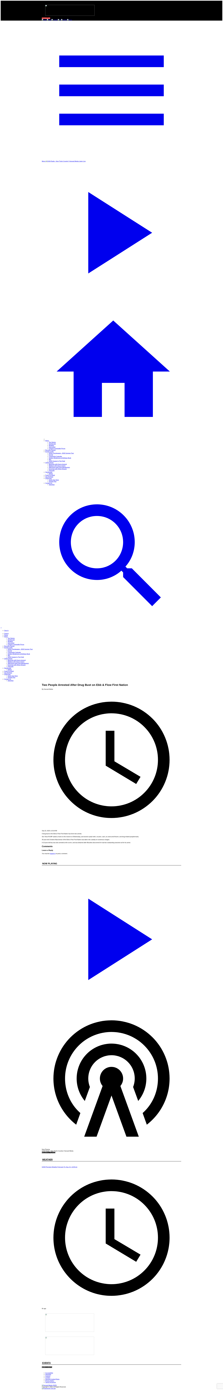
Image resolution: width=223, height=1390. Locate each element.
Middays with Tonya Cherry (57, 466)
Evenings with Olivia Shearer (58, 469)
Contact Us (48, 483)
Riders (51, 473)
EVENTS (46, 1363)
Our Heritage (49, 477)
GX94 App (48, 478)
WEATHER (47, 1159)
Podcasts (52, 470)
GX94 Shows (49, 462)
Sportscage (52, 444)
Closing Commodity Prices (57, 448)
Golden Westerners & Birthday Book (60, 458)
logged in (53, 853)
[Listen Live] (111, 938)
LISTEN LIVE (46, 18)
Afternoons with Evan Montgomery (59, 467)
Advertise (52, 484)
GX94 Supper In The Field (57, 461)
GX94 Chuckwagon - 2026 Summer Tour (61, 453)
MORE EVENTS (47, 1367)
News (47, 440)
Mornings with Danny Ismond (58, 464)
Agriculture (52, 447)
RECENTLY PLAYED (48, 1152)
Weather (51, 445)
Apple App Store (54, 480)
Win (50, 459)
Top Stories (52, 442)
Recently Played (50, 450)
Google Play (52, 481)
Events (51, 455)
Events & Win (49, 451)
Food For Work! (50, 475)
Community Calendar (55, 456)
